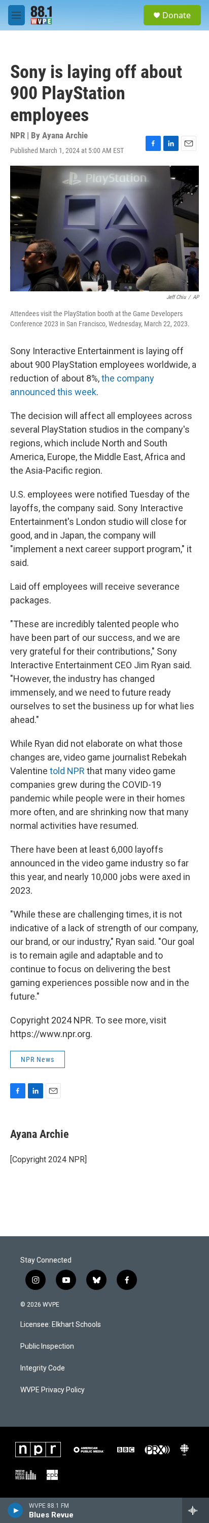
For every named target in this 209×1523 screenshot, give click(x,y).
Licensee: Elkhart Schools (60, 1324)
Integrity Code (42, 1368)
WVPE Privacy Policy (52, 1390)
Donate (176, 15)
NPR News (37, 1059)
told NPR (67, 771)
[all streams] (195, 1510)
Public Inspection (47, 1346)
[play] (15, 1510)
